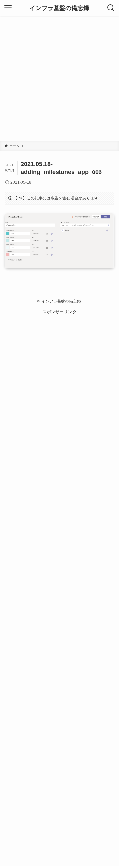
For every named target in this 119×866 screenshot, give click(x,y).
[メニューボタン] (8, 8)
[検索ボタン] (111, 8)
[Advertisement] (59, 78)
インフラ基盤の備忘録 (59, 8)
